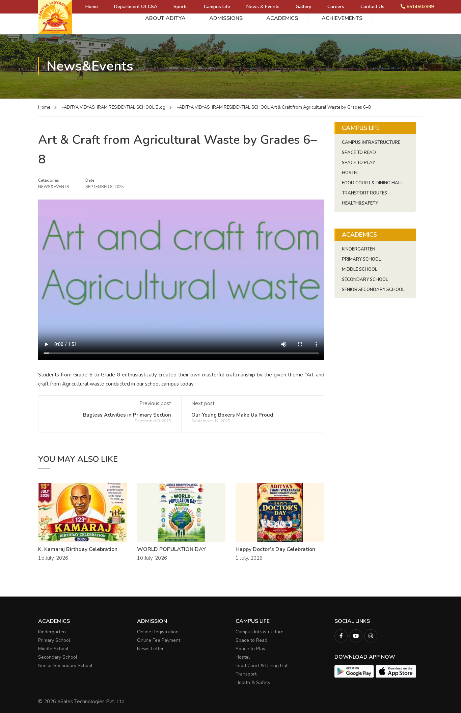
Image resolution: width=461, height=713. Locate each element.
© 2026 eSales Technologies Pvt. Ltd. (82, 701)
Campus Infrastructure (371, 142)
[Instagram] (370, 635)
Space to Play (250, 648)
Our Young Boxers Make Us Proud (232, 415)
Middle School (359, 269)
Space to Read (251, 640)
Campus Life (217, 6)
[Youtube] (355, 635)
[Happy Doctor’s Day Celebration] (280, 511)
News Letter (150, 648)
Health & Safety (253, 682)
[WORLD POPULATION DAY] (181, 511)
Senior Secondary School (373, 290)
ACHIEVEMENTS (342, 18)
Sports (180, 6)
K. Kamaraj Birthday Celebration (77, 549)
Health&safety (360, 203)
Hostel (350, 173)
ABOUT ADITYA (165, 18)
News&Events (53, 186)
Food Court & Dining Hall (372, 183)
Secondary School (365, 279)
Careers (335, 6)
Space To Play (358, 163)
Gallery (303, 6)
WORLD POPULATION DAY (171, 549)
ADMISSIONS (226, 18)
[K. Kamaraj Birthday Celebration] (82, 511)
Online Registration (158, 632)
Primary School (361, 259)
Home (91, 6)
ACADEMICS (282, 18)
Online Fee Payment (158, 640)
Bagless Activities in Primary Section (127, 415)
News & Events (262, 6)
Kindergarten (358, 249)
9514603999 (419, 6)
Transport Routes (364, 193)
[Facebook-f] (341, 635)
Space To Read (359, 153)
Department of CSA (135, 6)
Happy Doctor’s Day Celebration (275, 549)
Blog (160, 107)
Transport (246, 674)
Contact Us (372, 6)
